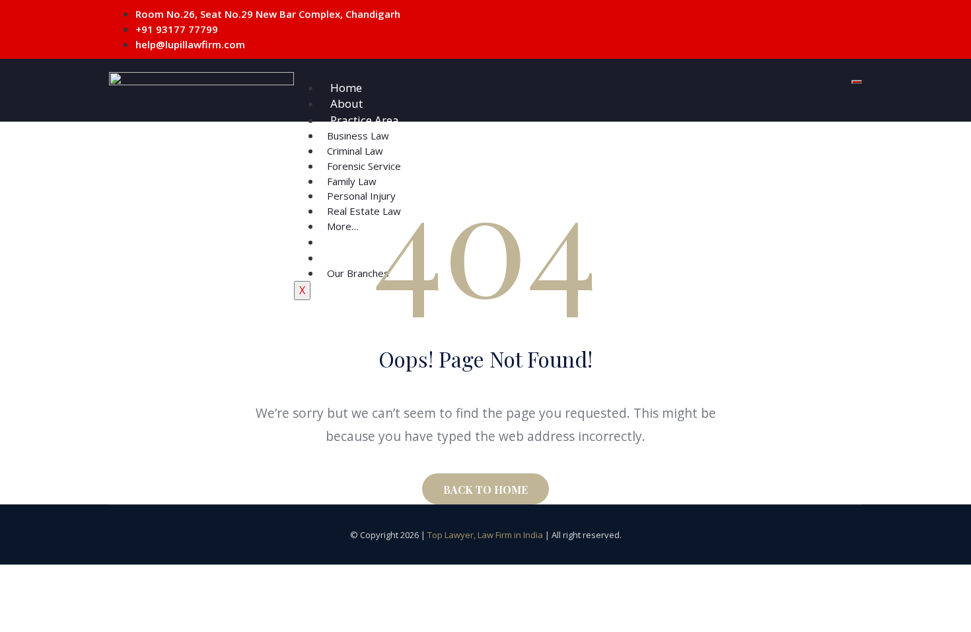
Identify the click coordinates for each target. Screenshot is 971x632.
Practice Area (364, 120)
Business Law (358, 135)
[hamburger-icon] (856, 82)
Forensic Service (364, 166)
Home (346, 87)
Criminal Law (355, 150)
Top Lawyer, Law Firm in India (485, 535)
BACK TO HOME (485, 489)
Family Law (352, 181)
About (346, 103)
